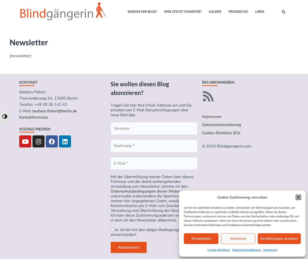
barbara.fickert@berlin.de (54, 111)
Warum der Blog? (142, 11)
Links (259, 11)
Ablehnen (238, 238)
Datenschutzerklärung (246, 250)
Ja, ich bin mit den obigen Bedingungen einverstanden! (146, 232)
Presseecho (238, 11)
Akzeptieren (201, 238)
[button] (298, 197)
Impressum (270, 250)
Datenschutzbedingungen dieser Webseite (148, 191)
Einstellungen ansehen (279, 238)
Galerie (215, 11)
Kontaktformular (33, 117)
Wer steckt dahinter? (183, 11)
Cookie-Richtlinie (218, 250)
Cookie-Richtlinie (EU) (221, 133)
